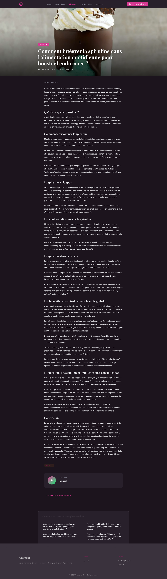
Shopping (99, 4)
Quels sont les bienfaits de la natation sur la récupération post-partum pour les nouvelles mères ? (104, 526)
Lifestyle (82, 4)
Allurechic (24, 557)
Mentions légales (124, 561)
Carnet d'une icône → (137, 4)
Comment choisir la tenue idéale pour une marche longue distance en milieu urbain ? (60, 535)
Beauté (64, 4)
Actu (57, 4)
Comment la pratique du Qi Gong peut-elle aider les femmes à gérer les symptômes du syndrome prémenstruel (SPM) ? (104, 536)
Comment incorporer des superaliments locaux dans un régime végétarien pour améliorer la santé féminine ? (59, 526)
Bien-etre (72, 4)
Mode (90, 4)
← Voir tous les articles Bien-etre (57, 495)
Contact (121, 565)
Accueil (49, 4)
